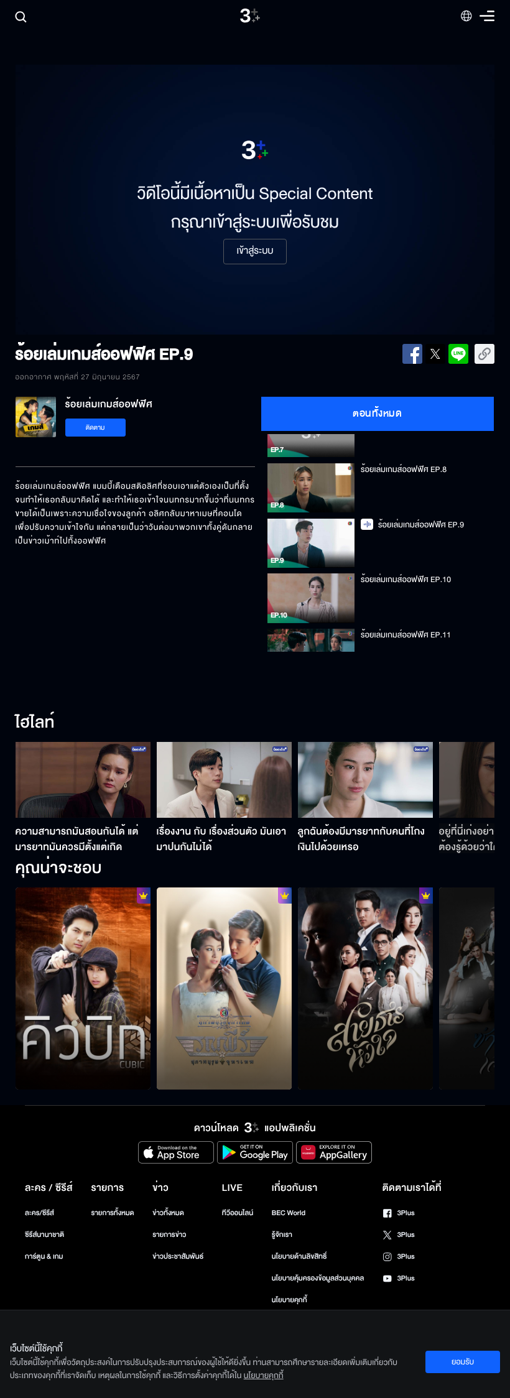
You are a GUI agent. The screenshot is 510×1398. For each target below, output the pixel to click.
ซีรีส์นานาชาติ (44, 1235)
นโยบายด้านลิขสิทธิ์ (299, 1256)
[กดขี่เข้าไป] (224, 988)
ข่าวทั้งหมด (168, 1213)
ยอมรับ (463, 1362)
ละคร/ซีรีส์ (39, 1213)
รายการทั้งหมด (112, 1213)
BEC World (288, 1213)
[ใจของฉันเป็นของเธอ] (365, 988)
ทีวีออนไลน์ (237, 1213)
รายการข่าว (169, 1235)
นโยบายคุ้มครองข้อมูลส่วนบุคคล (318, 1278)
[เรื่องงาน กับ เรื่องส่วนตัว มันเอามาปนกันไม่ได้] (224, 780)
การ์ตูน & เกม (44, 1256)
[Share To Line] (458, 354)
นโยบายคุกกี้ (289, 1300)
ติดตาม (95, 427)
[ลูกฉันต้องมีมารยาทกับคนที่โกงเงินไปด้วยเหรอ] (365, 780)
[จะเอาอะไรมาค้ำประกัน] (83, 988)
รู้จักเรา (282, 1235)
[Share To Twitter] (435, 354)
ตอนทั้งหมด (377, 413)
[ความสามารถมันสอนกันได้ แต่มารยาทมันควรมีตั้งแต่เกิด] (83, 780)
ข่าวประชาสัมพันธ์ (177, 1256)
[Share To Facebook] (412, 354)
